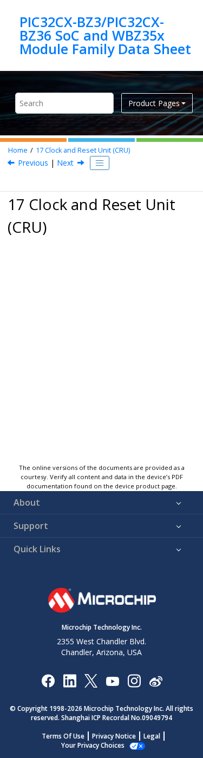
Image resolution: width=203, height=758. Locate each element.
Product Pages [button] (154, 103)
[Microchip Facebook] (48, 680)
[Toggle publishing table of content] (99, 163)
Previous (33, 163)
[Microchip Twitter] (90, 680)
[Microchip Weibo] (155, 680)
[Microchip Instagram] (134, 680)
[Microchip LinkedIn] (69, 680)
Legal (151, 736)
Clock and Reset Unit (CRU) (83, 150)
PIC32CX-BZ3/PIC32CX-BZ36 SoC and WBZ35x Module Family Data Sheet (105, 35)
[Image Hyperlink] (112, 680)
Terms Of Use (63, 736)
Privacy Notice (114, 736)
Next (65, 163)
